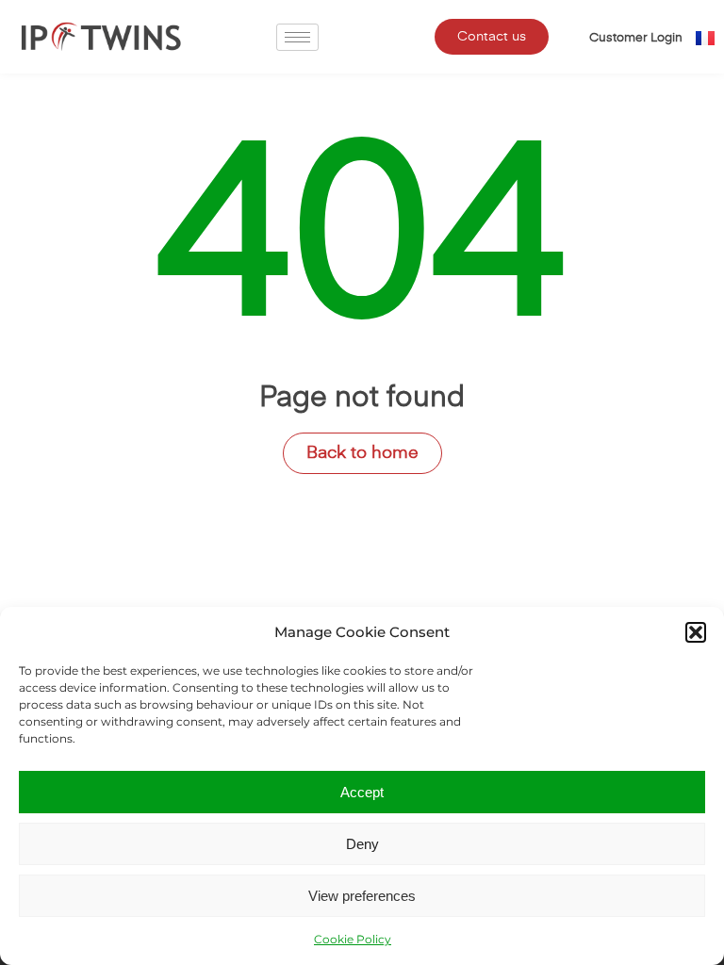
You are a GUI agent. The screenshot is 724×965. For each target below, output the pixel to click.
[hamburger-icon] (297, 37)
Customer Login (636, 38)
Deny (362, 844)
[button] (695, 632)
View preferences (362, 896)
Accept (362, 792)
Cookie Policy (352, 939)
